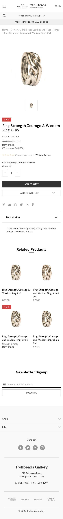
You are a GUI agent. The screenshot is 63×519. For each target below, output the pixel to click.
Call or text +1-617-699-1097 (33, 482)
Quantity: (7, 166)
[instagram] (42, 447)
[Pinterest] (32, 204)
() (59, 6)
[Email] (9, 204)
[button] (31, 217)
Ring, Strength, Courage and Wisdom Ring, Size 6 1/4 (46, 293)
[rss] (35, 447)
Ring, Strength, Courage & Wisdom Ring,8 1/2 (16, 291)
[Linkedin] (27, 204)
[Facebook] (3, 204)
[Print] (15, 204)
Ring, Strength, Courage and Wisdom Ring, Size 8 (15, 338)
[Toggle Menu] (4, 6)
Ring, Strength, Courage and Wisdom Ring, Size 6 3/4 (46, 340)
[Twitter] (21, 204)
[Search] (3, 15)
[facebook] (20, 447)
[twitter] (28, 447)
